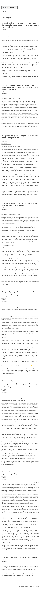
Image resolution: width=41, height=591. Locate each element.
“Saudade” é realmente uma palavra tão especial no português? (17, 473)
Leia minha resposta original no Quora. (10, 36)
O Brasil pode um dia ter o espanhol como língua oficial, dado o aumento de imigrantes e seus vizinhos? (20, 25)
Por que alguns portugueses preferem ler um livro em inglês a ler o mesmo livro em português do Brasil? (20, 294)
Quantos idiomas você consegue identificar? (19, 557)
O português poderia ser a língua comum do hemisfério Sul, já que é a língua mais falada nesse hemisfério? (19, 87)
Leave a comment (4, 32)
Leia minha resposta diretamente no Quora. (11, 395)
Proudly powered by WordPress (23, 586)
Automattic (37, 586)
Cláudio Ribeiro (4, 31)
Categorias (3, 11)
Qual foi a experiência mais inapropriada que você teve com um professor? (20, 204)
